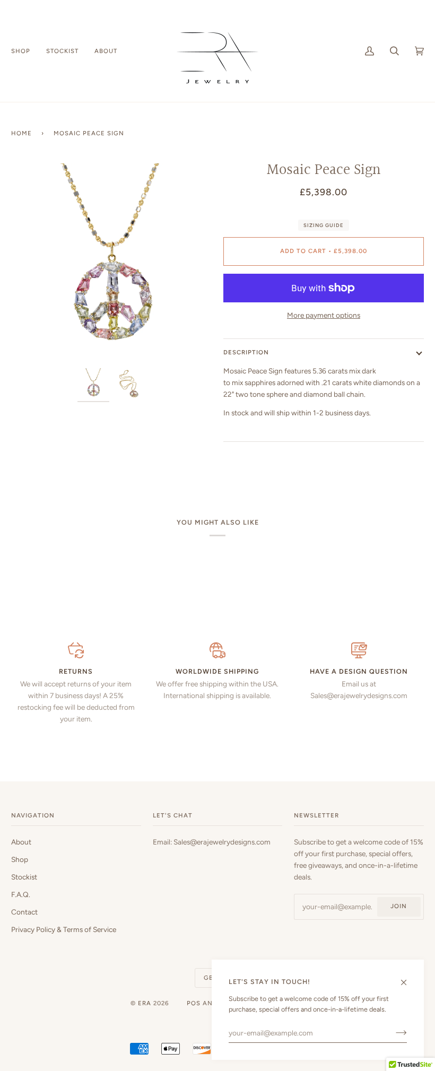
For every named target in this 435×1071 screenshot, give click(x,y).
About (21, 842)
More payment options (323, 315)
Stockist (24, 877)
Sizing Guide (323, 225)
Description (246, 352)
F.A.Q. (20, 894)
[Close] (408, 978)
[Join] (393, 1032)
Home (21, 133)
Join (398, 906)
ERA (144, 1003)
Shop (19, 859)
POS (194, 1003)
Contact (24, 912)
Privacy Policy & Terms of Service (63, 929)
